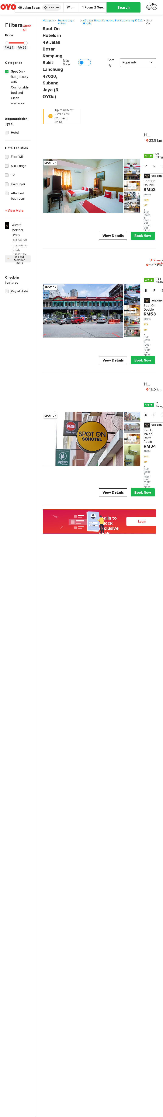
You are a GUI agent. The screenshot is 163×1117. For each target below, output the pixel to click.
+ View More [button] (14, 210)
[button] (27, 28)
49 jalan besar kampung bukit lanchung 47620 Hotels (112, 22)
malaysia (48, 20)
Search (123, 7)
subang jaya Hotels (66, 22)
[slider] (7, 43)
